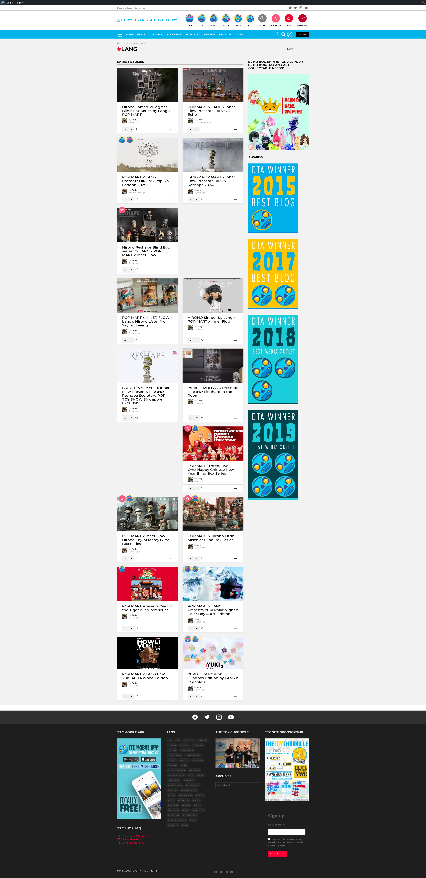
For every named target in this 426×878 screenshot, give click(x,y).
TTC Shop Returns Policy (130, 842)
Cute (226, 25)
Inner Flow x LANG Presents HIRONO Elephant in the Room (213, 391)
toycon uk (199, 810)
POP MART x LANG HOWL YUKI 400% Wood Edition (145, 676)
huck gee (195, 770)
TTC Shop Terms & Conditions (133, 836)
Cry (250, 25)
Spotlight (192, 34)
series (197, 800)
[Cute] (122, 139)
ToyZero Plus (191, 815)
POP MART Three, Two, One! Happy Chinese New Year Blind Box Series (211, 469)
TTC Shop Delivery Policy (130, 839)
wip (186, 825)
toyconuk (174, 815)
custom (185, 745)
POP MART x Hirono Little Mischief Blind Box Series (211, 538)
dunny (173, 760)
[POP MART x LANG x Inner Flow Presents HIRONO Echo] (213, 85)
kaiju (201, 775)
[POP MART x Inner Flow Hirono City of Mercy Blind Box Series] (147, 514)
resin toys (184, 800)
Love (190, 25)
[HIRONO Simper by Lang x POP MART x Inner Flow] (213, 295)
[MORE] (170, 129)
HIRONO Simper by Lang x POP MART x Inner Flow (212, 319)
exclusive (198, 760)
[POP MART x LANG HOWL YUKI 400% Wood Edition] (147, 653)
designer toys (193, 755)
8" (179, 740)
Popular (275, 25)
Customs (155, 34)
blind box (190, 740)
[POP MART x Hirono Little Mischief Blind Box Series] (213, 514)
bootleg (204, 740)
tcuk (186, 810)
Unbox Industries (178, 820)
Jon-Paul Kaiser (177, 775)
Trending (302, 25)
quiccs (201, 795)
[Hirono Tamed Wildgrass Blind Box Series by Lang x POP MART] (147, 85)
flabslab (173, 765)
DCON (173, 750)
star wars (174, 810)
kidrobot (190, 780)
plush (172, 795)
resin (172, 800)
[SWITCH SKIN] (278, 34)
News (141, 34)
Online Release (190, 790)
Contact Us (139, 8)
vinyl (194, 820)
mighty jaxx (193, 785)
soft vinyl (174, 805)
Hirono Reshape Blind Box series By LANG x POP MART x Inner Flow (146, 251)
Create (302, 34)
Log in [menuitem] (10, 2)
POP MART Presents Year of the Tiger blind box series (147, 608)
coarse (173, 745)
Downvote (131, 129)
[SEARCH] (283, 34)
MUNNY (173, 790)
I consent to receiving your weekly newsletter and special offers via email (285, 842)
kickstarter (175, 780)
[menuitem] (3, 2)
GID (185, 765)
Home (129, 34)
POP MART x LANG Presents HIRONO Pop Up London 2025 (145, 181)
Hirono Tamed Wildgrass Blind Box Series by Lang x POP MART (146, 111)
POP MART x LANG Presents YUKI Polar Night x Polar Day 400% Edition (213, 610)
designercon (188, 750)
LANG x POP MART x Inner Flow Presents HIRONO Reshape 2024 (211, 181)
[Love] (129, 139)
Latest (262, 25)
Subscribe (277, 853)
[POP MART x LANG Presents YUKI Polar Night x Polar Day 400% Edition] (213, 584)
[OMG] (195, 428)
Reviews (209, 34)
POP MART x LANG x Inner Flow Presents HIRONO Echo (211, 111)
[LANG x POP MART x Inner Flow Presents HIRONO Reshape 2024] (213, 155)
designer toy (175, 755)
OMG (213, 25)
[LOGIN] (289, 34)
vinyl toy (174, 825)
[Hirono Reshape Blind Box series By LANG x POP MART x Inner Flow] (147, 225)
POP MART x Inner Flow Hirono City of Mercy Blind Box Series (146, 540)
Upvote (125, 129)
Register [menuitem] (20, 2)
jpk (192, 775)
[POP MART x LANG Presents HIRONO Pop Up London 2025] (147, 155)
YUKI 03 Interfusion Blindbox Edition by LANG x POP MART (213, 678)
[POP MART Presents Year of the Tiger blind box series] (147, 584)
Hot (289, 25)
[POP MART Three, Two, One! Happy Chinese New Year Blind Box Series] (213, 443)
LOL (202, 25)
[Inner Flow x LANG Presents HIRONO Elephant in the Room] (213, 366)
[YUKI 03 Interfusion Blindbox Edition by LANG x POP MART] (213, 653)
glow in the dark (177, 770)
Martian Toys (176, 785)
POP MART (186, 795)
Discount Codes (124, 8)
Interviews (173, 34)
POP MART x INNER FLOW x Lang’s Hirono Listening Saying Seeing (147, 321)
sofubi (187, 805)
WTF (238, 25)
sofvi (198, 805)
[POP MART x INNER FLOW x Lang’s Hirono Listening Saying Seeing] (147, 295)
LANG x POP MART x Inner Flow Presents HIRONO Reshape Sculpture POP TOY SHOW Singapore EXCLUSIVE (146, 395)
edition (185, 760)
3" (171, 740)
